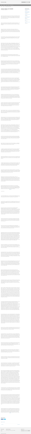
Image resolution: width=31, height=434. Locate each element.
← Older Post (2, 424)
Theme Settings (13, 430)
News (3, 6)
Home (1, 6)
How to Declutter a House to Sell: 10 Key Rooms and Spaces (27, 17)
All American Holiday (4, 433)
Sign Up (29, 430)
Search (1, 430)
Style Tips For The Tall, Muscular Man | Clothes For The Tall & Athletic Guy (27, 12)
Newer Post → (19, 424)
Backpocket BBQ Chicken (27, 9)
